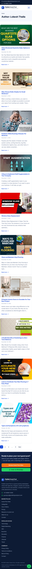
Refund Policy (5, 553)
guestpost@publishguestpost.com (11, 1)
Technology (5, 523)
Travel (3, 542)
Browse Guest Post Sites (16, 465)
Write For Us (5, 514)
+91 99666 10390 (7, 3)
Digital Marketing (6, 526)
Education (4, 534)
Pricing (3, 509)
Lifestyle (4, 539)
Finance (4, 537)
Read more (4, 64)
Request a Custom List (8, 512)
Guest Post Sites (6, 501)
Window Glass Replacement (10, 216)
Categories (4, 504)
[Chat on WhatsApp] (29, 566)
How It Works (5, 507)
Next (19, 447)
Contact (4, 517)
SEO (3, 529)
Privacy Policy (5, 548)
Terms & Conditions (7, 551)
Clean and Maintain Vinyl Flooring (12, 257)
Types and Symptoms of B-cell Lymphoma (15, 426)
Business (4, 531)
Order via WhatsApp (17, 469)
